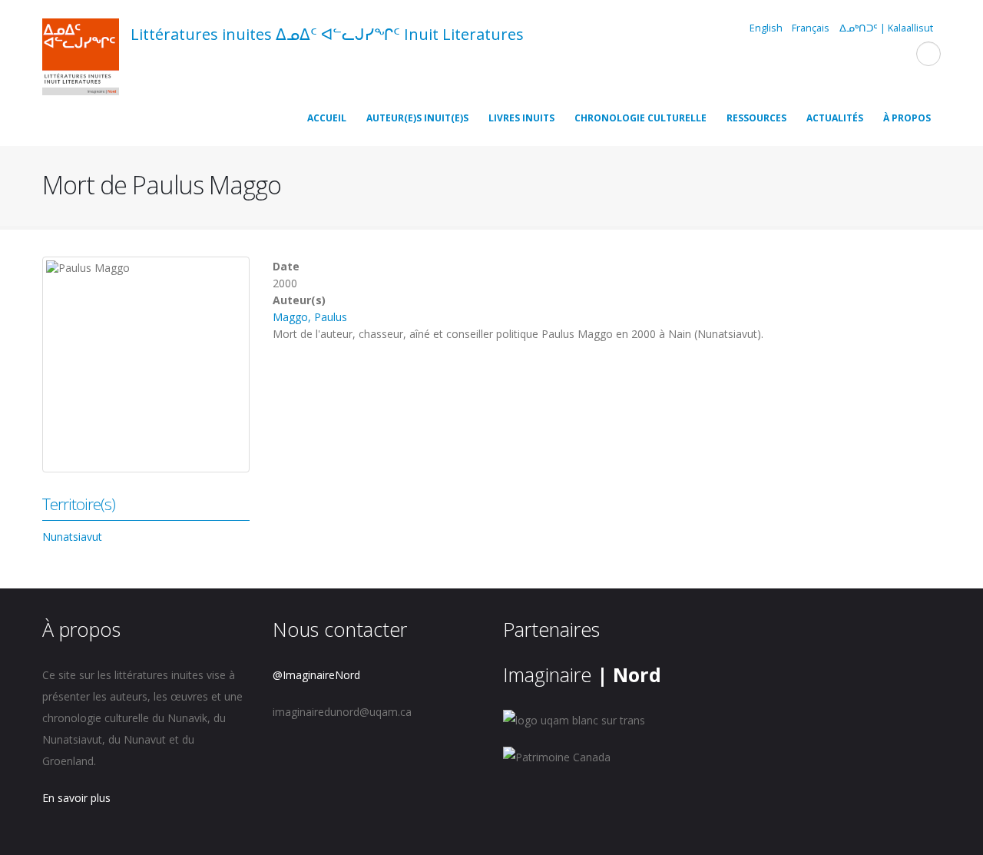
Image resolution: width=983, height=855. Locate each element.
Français (810, 28)
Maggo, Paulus (310, 317)
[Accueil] (80, 59)
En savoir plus (76, 797)
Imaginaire (582, 674)
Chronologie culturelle (640, 117)
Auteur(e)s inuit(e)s (417, 117)
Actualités (834, 117)
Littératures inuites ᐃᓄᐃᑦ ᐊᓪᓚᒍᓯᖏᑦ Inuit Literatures (327, 34)
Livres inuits (521, 117)
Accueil (326, 117)
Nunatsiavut (72, 536)
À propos (907, 117)
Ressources (756, 117)
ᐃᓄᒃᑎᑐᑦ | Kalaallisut (886, 28)
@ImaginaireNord (316, 675)
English (766, 28)
